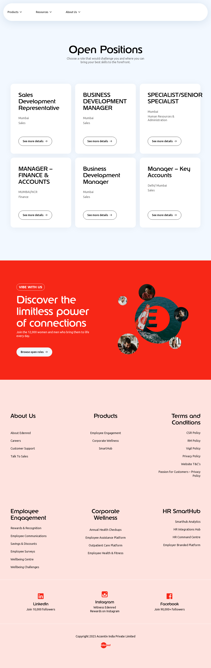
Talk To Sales (19, 456)
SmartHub (105, 448)
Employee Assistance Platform (105, 537)
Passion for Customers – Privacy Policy (179, 473)
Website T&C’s (190, 464)
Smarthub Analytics (187, 521)
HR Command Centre (186, 537)
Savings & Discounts (24, 543)
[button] (15, 12)
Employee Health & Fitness (105, 553)
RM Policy (193, 440)
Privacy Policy (191, 456)
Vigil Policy (193, 448)
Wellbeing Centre (22, 559)
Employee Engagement (105, 433)
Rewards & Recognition (26, 528)
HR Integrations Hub (186, 529)
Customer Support (23, 448)
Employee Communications (28, 536)
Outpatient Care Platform (105, 545)
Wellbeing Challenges (25, 567)
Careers (16, 440)
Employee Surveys (23, 551)
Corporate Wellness (105, 440)
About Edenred (21, 433)
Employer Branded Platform (181, 545)
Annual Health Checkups (105, 529)
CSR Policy (193, 432)
